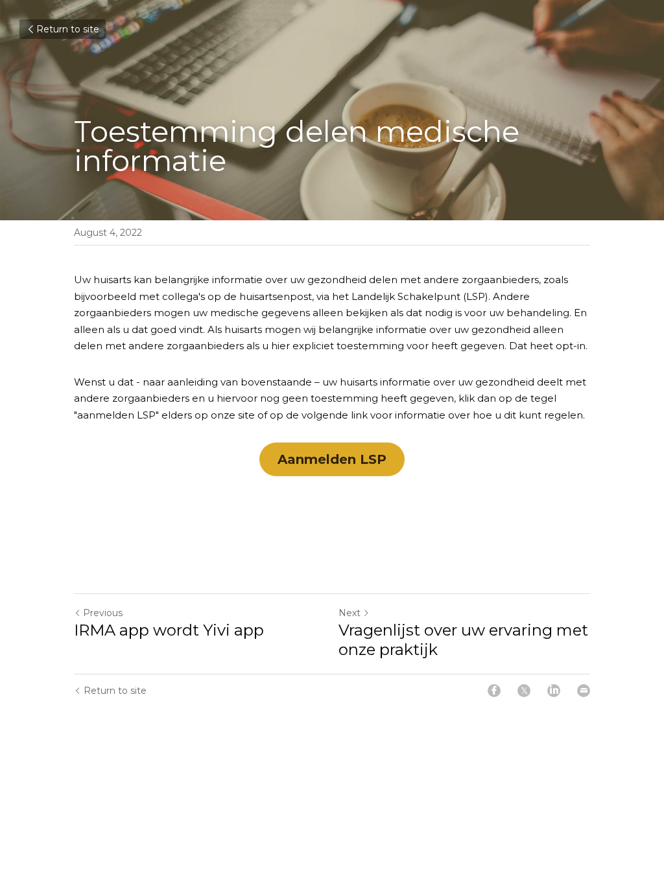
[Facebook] (494, 690)
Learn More (125, 831)
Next (349, 613)
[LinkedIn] (553, 690)
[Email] (583, 690)
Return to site (67, 29)
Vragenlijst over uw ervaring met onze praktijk (463, 640)
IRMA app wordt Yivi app (169, 630)
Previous (103, 613)
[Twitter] (523, 690)
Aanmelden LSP (332, 459)
